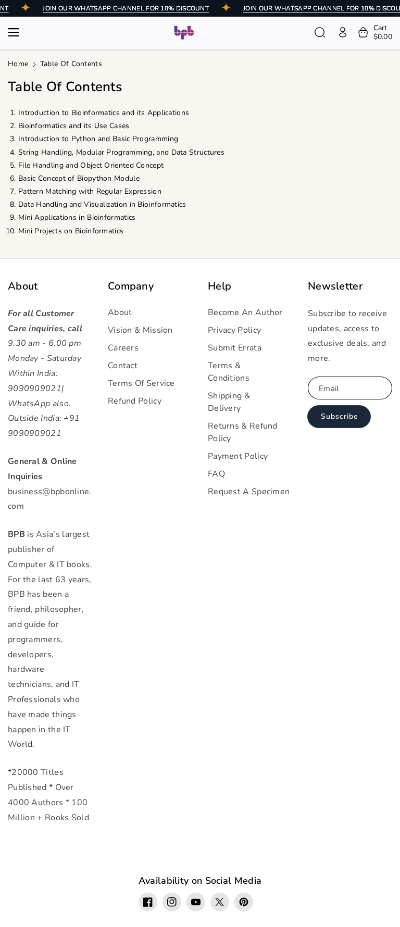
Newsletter (335, 286)
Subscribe (339, 416)
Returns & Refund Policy (243, 432)
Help (219, 286)
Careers (123, 348)
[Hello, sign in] (343, 32)
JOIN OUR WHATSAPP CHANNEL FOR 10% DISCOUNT (126, 8)
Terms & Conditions (228, 372)
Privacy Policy (234, 330)
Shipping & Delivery (229, 402)
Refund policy (134, 401)
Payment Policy (238, 456)
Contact (123, 365)
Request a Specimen (249, 491)
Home (18, 64)
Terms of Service (141, 383)
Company (131, 286)
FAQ (216, 474)
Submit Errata (234, 348)
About (23, 286)
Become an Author (245, 312)
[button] (17, 32)
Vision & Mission (140, 330)
